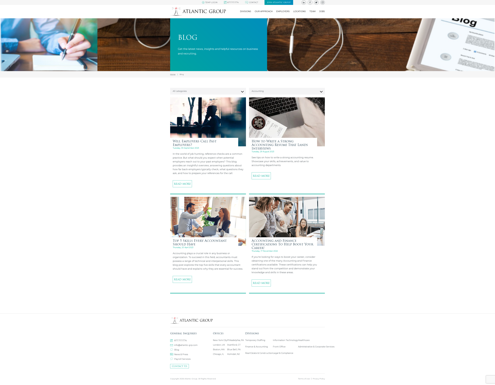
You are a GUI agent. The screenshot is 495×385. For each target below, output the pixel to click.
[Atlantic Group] (198, 11)
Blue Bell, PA (234, 349)
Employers (283, 11)
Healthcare (304, 340)
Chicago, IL (218, 354)
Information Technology (285, 340)
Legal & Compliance (283, 353)
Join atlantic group (279, 2)
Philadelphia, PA (235, 340)
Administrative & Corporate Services (316, 346)
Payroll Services (182, 359)
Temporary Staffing (255, 340)
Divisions (245, 11)
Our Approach (264, 11)
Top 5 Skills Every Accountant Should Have (200, 242)
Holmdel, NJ (233, 354)
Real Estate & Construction (259, 353)
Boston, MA (219, 349)
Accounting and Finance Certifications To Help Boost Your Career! (282, 244)
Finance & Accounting (256, 346)
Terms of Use (304, 379)
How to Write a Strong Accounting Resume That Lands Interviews (280, 144)
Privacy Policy (319, 379)
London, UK (219, 345)
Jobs (322, 11)
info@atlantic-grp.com (185, 345)
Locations (299, 11)
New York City (220, 340)
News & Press (181, 354)
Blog (176, 350)
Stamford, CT (234, 345)
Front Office (279, 346)
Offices (218, 333)
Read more (182, 183)
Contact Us (179, 366)
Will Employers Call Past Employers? (195, 143)
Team (312, 11)
